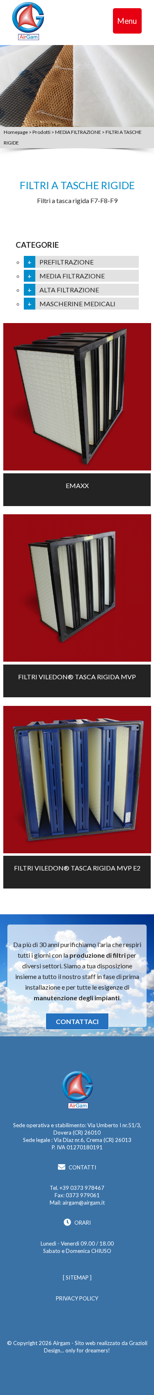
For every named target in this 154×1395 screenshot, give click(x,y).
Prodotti (41, 132)
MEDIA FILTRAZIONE (78, 132)
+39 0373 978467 (82, 1188)
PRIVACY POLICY (77, 1298)
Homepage (16, 132)
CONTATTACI (77, 1021)
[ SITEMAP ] (77, 1277)
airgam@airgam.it (83, 1202)
